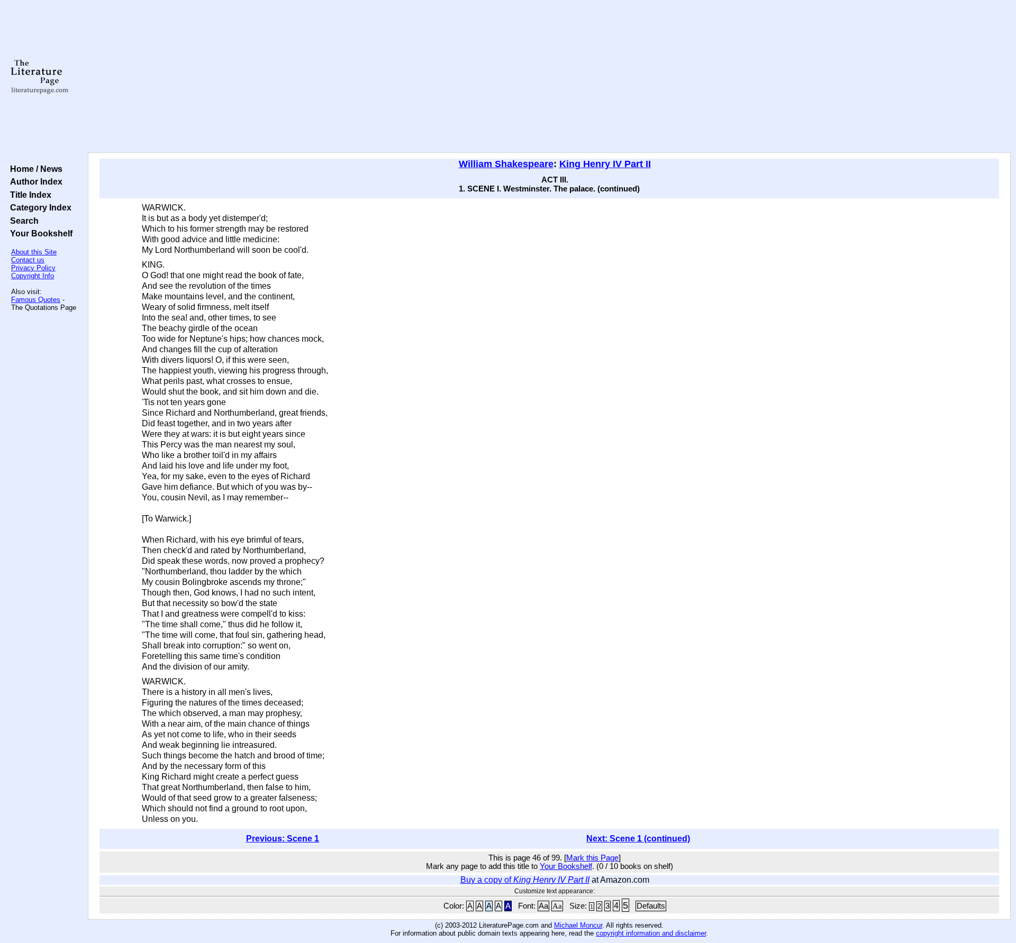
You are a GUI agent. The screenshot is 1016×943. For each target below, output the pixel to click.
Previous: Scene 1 (282, 838)
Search (22, 220)
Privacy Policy (33, 268)
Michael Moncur (578, 925)
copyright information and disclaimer (651, 933)
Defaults (651, 906)
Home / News (34, 168)
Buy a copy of (524, 879)
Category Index (38, 207)
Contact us (27, 260)
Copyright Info (32, 276)
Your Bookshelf (39, 233)
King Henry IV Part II (605, 164)
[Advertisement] (549, 77)
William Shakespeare (506, 164)
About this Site (34, 252)
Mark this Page (592, 858)
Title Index (28, 194)
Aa (543, 906)
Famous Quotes (35, 300)
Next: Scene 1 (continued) (638, 838)
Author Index (34, 181)
